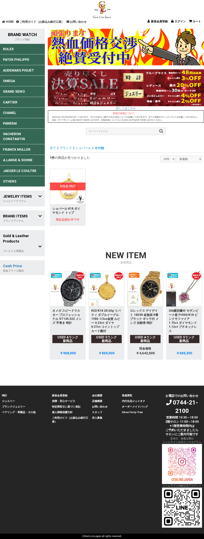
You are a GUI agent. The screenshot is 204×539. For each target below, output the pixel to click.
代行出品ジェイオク (133, 401)
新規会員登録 (60, 395)
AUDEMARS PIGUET (18, 70)
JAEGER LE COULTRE (19, 171)
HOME (10, 21)
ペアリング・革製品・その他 (19, 412)
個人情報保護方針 (62, 412)
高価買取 (127, 395)
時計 (4, 395)
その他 (99, 148)
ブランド (65, 148)
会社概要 (97, 395)
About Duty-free (132, 412)
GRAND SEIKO (14, 91)
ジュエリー (8, 401)
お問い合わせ (78, 21)
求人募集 (97, 417)
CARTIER (10, 102)
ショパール (83, 148)
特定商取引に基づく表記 (66, 406)
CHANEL (9, 113)
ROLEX (8, 49)
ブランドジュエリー (13, 406)
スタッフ (97, 412)
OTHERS (9, 181)
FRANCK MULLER (16, 149)
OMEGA (9, 81)
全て (53, 148)
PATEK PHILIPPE (16, 60)
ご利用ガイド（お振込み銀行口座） (42, 21)
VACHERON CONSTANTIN (14, 136)
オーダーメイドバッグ (135, 406)
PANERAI (10, 123)
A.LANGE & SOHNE (17, 160)
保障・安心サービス (63, 401)
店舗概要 (97, 401)
